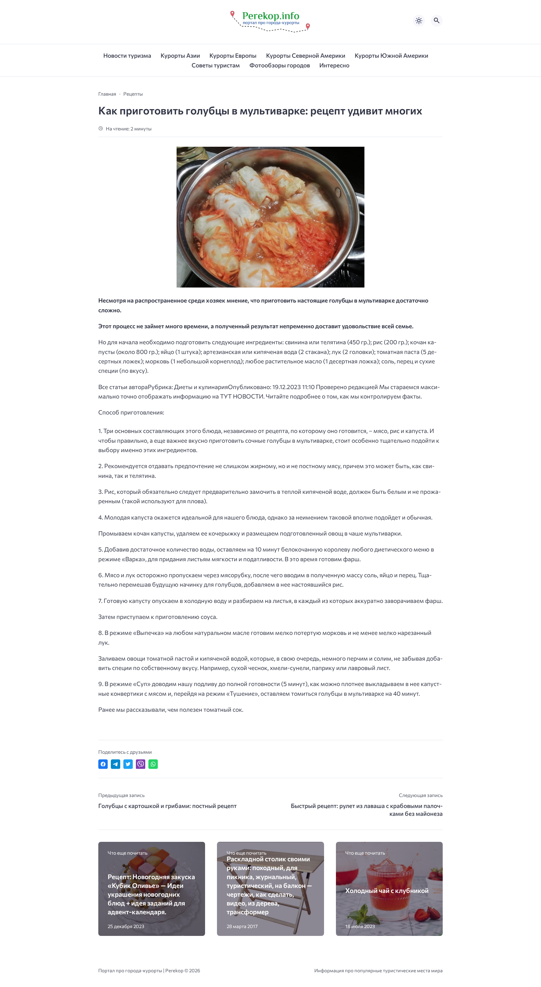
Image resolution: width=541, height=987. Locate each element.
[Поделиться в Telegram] (115, 764)
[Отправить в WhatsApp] (153, 764)
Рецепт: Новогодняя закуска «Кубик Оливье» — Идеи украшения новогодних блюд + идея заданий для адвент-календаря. (151, 894)
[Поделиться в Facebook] (103, 764)
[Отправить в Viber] (140, 764)
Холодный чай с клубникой (387, 890)
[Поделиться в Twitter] (128, 764)
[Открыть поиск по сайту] (437, 21)
